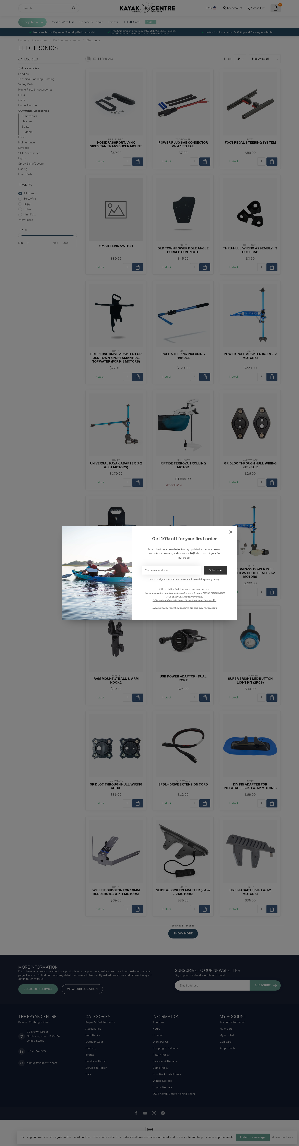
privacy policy (211, 579)
